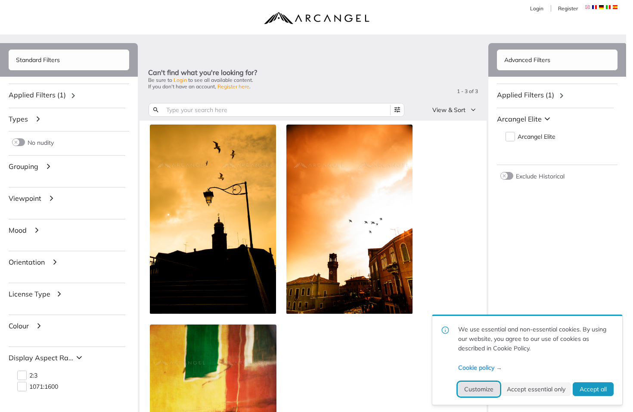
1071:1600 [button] (43, 386)
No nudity (41, 142)
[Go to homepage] (316, 18)
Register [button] (568, 8)
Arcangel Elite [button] (536, 136)
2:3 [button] (33, 375)
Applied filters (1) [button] (37, 95)
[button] (594, 7)
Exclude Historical (540, 176)
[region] (69, 96)
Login (536, 8)
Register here (233, 86)
